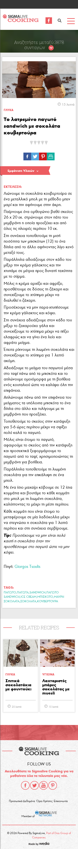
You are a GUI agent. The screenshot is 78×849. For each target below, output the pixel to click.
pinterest (52, 785)
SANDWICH (37, 592)
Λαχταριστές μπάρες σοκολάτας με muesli (56, 687)
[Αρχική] (20, 20)
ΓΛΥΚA (8, 110)
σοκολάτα (28, 601)
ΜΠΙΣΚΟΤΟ (45, 597)
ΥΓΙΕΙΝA (48, 674)
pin (43, 155)
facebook (25, 785)
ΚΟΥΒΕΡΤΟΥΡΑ (47, 601)
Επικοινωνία (61, 801)
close (51, 48)
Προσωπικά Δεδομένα (22, 801)
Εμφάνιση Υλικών (21, 171)
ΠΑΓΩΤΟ (10, 592)
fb (27, 155)
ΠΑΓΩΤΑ (23, 592)
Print (51, 155)
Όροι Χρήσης (44, 801)
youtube (43, 785)
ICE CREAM (28, 597)
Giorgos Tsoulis (27, 566)
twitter (34, 785)
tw (35, 155)
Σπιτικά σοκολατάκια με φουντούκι (18, 685)
